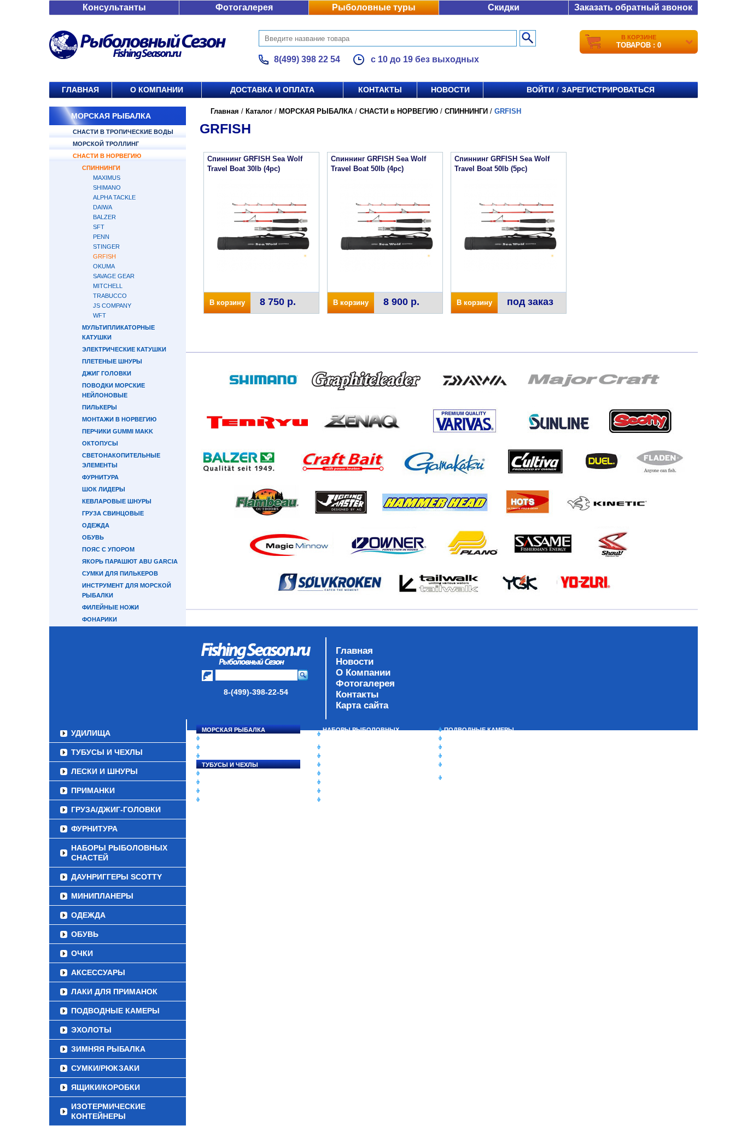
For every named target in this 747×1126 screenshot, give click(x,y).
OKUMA (104, 266)
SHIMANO (107, 187)
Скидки (504, 7)
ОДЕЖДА (95, 525)
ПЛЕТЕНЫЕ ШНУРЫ (112, 361)
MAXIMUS (106, 177)
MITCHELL (107, 286)
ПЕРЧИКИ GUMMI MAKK (117, 431)
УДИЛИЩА (217, 756)
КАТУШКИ (216, 747)
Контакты (380, 89)
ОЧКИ (331, 782)
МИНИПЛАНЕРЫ (347, 756)
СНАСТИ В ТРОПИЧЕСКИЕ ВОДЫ (123, 131)
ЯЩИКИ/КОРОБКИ (471, 764)
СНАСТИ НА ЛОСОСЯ (234, 738)
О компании (156, 89)
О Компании (363, 672)
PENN (101, 236)
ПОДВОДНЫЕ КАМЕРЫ (479, 729)
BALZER (104, 217)
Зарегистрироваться (608, 89)
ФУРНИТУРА (100, 477)
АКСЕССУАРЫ (344, 791)
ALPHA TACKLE (114, 197)
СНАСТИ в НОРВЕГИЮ (107, 156)
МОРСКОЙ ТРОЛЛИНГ (106, 143)
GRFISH (104, 256)
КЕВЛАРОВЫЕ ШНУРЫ (116, 501)
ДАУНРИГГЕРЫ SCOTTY (358, 747)
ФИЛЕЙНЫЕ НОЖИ (110, 607)
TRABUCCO (110, 295)
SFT (98, 227)
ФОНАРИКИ (99, 619)
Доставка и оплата (272, 89)
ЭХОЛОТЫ (460, 738)
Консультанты (114, 7)
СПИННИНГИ (101, 168)
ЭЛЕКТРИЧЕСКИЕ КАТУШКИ (124, 349)
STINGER (106, 246)
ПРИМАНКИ (219, 782)
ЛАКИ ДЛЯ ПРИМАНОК (357, 799)
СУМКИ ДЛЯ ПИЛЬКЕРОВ (120, 573)
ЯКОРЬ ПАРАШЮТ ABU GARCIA (130, 561)
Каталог (259, 111)
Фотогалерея (244, 7)
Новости (450, 89)
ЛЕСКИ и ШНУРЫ (228, 773)
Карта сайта (362, 705)
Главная (80, 89)
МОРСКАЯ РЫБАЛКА (111, 116)
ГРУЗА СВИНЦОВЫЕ (113, 513)
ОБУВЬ (93, 537)
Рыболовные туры (374, 7)
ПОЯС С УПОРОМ (108, 549)
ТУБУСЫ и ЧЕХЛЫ (230, 764)
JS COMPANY (112, 305)
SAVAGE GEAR (114, 276)
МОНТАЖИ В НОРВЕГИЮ (119, 419)
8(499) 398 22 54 (307, 59)
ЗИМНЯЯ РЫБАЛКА (473, 747)
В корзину (227, 302)
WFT (99, 315)
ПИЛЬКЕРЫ (99, 407)
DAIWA (102, 207)
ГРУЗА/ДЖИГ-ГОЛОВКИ (237, 791)
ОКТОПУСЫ (100, 443)
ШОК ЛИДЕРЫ (103, 489)
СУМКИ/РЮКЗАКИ (470, 756)
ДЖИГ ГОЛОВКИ (106, 373)
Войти (540, 89)
